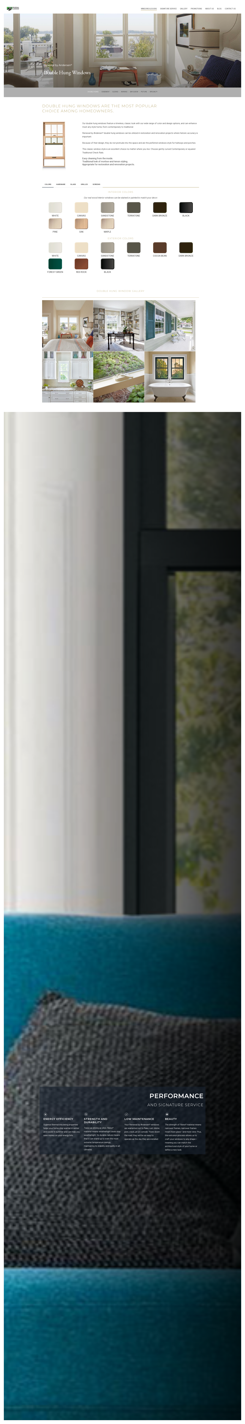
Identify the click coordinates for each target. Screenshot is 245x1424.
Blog (219, 8)
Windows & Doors (149, 8)
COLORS (48, 184)
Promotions (196, 8)
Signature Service (168, 8)
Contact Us (230, 8)
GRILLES (84, 184)
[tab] (48, 184)
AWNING (124, 92)
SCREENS (96, 184)
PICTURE (144, 92)
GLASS (73, 184)
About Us (209, 8)
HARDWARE (60, 184)
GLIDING (115, 92)
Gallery (183, 8)
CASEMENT (105, 92)
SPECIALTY (153, 92)
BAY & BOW (134, 92)
